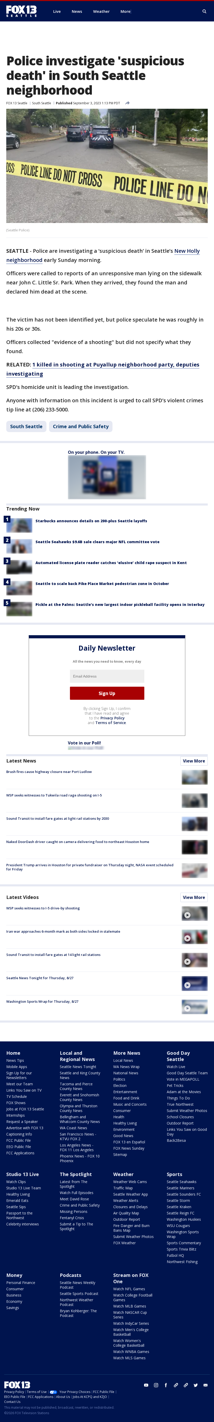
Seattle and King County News (80, 1075)
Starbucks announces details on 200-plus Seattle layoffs (91, 520)
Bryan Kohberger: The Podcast (78, 1313)
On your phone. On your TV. (96, 452)
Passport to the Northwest (19, 1215)
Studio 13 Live (22, 1174)
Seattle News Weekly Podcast (77, 1285)
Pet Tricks (175, 1085)
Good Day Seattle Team (187, 1072)
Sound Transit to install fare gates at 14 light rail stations (53, 954)
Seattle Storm (178, 1200)
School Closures (180, 1116)
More (125, 11)
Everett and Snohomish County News (79, 1097)
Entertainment (125, 1091)
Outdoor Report (180, 1123)
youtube (146, 1385)
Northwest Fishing (182, 1261)
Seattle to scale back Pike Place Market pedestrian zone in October (102, 583)
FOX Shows (16, 1102)
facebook (166, 1385)
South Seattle (41, 103)
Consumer (122, 1110)
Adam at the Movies (184, 1091)
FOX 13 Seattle (16, 103)
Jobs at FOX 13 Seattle (25, 1108)
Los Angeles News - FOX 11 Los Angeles (77, 1147)
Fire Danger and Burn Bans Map (131, 1228)
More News (126, 1053)
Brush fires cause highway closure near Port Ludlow (49, 771)
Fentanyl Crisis (72, 1217)
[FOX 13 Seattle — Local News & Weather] (23, 11)
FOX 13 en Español (129, 1141)
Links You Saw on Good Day (187, 1132)
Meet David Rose (74, 1198)
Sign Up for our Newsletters (19, 1075)
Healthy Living (125, 1123)
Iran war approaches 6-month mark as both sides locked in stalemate (63, 931)
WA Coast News (73, 1127)
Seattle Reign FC (180, 1213)
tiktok (176, 1385)
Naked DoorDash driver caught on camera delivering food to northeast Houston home (77, 841)
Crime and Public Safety (81, 426)
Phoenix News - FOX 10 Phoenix (80, 1158)
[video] (195, 913)
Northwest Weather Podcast (76, 1302)
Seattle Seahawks (182, 1181)
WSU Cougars (178, 1225)
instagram (156, 1385)
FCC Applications (20, 1152)
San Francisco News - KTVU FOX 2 (78, 1136)
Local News (123, 1060)
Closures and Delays (130, 1206)
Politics (119, 1079)
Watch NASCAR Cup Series (130, 1315)
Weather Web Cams (130, 1181)
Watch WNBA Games (131, 1351)
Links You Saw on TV (23, 1090)
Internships (15, 1115)
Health (118, 1116)
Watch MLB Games (129, 1306)
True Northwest (180, 1104)
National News (125, 1072)
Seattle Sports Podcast (79, 1293)
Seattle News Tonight (78, 1066)
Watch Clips (16, 1181)
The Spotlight (76, 1174)
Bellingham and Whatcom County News (80, 1119)
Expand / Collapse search (204, 11)
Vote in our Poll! (84, 743)
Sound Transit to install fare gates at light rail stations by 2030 (57, 818)
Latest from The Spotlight (73, 1184)
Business (13, 1295)
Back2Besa (176, 1140)
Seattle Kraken (179, 1206)
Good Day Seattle (178, 1056)
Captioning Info (19, 1134)
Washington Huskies (184, 1219)
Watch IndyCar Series (131, 1323)
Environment (124, 1129)
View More (194, 761)
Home (13, 1053)
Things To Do (178, 1098)
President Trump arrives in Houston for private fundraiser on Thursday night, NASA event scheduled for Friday (90, 867)
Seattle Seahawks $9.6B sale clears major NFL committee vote (97, 541)
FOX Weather (124, 1242)
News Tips (15, 1060)
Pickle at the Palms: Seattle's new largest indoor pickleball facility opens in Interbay (120, 604)
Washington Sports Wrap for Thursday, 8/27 (42, 1001)
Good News (123, 1135)
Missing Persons (73, 1211)
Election (120, 1085)
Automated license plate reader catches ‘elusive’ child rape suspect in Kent (111, 562)
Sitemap (120, 1154)
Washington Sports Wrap (183, 1234)
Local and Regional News (77, 1056)
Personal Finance (20, 1282)
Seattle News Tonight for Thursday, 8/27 (39, 978)
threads (186, 1385)
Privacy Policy (112, 717)
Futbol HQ (175, 1255)
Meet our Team (19, 1083)
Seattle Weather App (130, 1194)
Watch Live (176, 1066)
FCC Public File (18, 1140)
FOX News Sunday (128, 1148)
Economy (14, 1301)
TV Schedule (16, 1096)
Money (14, 1275)
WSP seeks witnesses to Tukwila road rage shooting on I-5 (54, 795)
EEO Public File (18, 1146)
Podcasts (70, 1275)
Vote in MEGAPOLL (183, 1079)
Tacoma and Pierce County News (76, 1086)
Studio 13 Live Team (23, 1187)
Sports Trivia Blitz (181, 1249)
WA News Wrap (126, 1066)
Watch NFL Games (129, 1288)
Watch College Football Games (132, 1297)
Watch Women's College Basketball (128, 1343)
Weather (123, 1174)
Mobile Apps (16, 1066)
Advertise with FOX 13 (24, 1127)
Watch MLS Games (129, 1357)
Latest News (21, 761)
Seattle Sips (16, 1206)
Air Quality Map (126, 1213)
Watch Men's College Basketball (131, 1332)
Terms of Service (110, 722)
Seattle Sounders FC (184, 1194)
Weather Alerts (125, 1200)
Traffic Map (123, 1187)
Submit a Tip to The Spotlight (76, 1226)
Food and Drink (126, 1098)
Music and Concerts (130, 1104)
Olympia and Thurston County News (78, 1108)
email (205, 1385)
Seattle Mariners (180, 1187)
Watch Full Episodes (76, 1192)
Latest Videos (22, 897)
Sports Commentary (184, 1242)
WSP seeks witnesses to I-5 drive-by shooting (43, 908)
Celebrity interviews (22, 1224)
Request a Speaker (22, 1121)
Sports (174, 1174)
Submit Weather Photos (187, 1110)
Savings (12, 1307)
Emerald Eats (17, 1200)
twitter (196, 1385)
